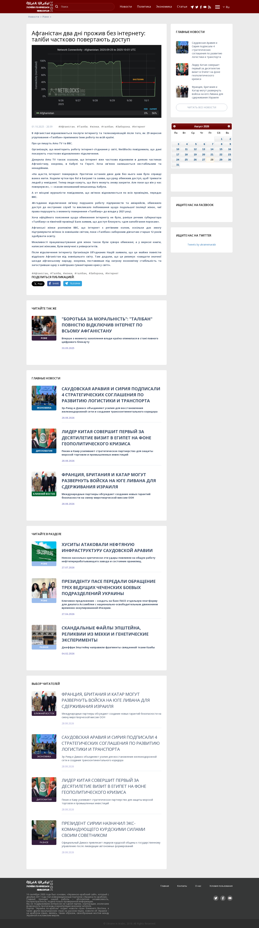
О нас (198, 885)
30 (229, 159)
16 (229, 149)
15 (221, 149)
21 (212, 154)
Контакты (182, 885)
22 (221, 154)
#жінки (94, 126)
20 (203, 154)
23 (229, 154)
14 (212, 149)
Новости (33, 16)
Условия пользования (221, 885)
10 (177, 149)
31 (177, 164)
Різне (45, 16)
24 (177, 159)
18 (186, 154)
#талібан (107, 126)
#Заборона (123, 126)
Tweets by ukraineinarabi (201, 244)
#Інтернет (138, 126)
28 (212, 159)
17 (177, 154)
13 (203, 149)
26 (195, 159)
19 (195, 154)
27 (203, 159)
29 (221, 159)
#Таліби (82, 126)
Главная (165, 885)
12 (195, 149)
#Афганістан (66, 126)
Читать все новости (201, 107)
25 (186, 159)
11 (186, 149)
